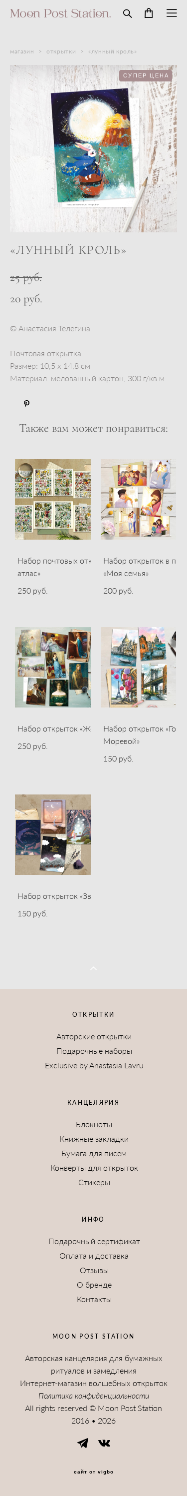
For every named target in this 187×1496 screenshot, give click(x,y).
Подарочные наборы (94, 1050)
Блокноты (94, 1124)
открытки (61, 51)
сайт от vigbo (94, 1472)
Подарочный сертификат (94, 1241)
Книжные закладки (94, 1138)
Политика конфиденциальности (93, 1395)
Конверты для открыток (94, 1167)
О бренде (94, 1284)
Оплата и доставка (94, 1255)
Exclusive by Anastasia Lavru (94, 1065)
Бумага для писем (94, 1153)
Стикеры (94, 1182)
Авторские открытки (94, 1036)
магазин (22, 51)
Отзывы (94, 1270)
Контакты (94, 1299)
